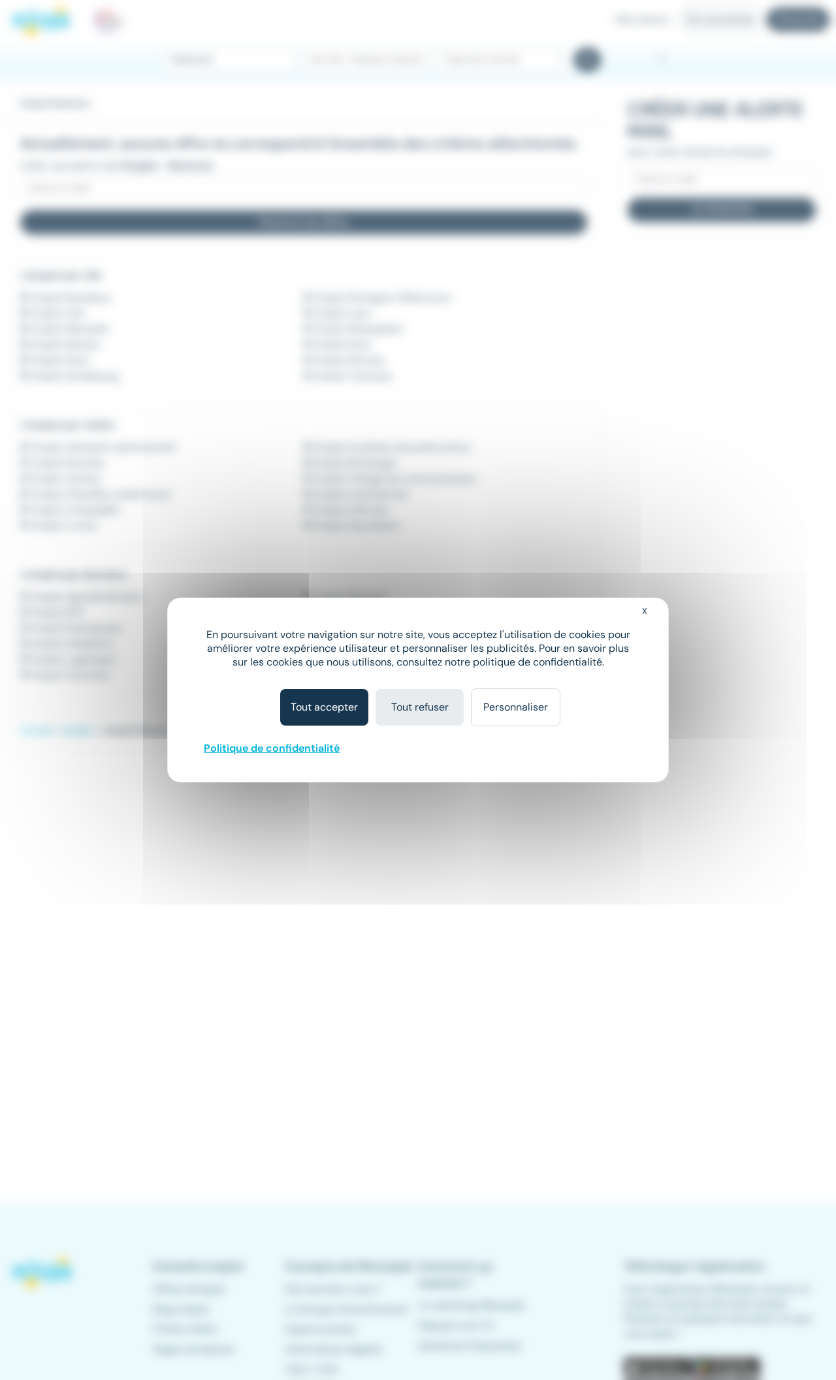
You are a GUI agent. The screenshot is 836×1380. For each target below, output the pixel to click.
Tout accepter (324, 707)
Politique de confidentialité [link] (272, 748)
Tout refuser (420, 707)
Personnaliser (515, 707)
